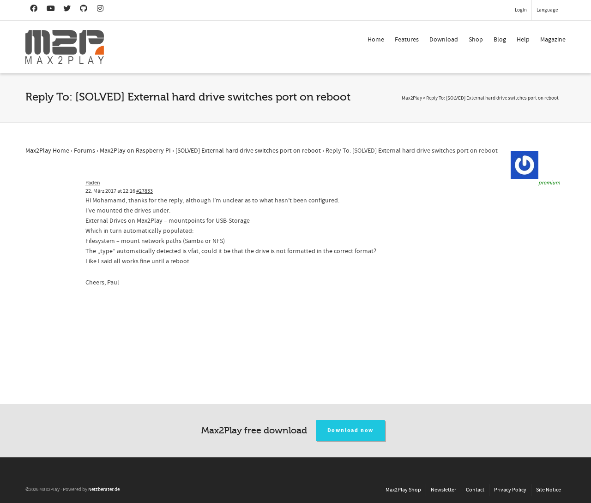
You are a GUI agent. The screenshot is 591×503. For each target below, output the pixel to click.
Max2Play (412, 98)
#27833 (144, 191)
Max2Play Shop (403, 489)
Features (407, 40)
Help (523, 40)
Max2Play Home (47, 151)
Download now (350, 430)
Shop (476, 40)
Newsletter (443, 489)
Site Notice (548, 489)
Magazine (553, 40)
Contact (475, 489)
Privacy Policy (510, 489)
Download (443, 40)
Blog (500, 40)
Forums (84, 151)
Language (547, 10)
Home (376, 40)
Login (521, 10)
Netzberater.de (104, 489)
